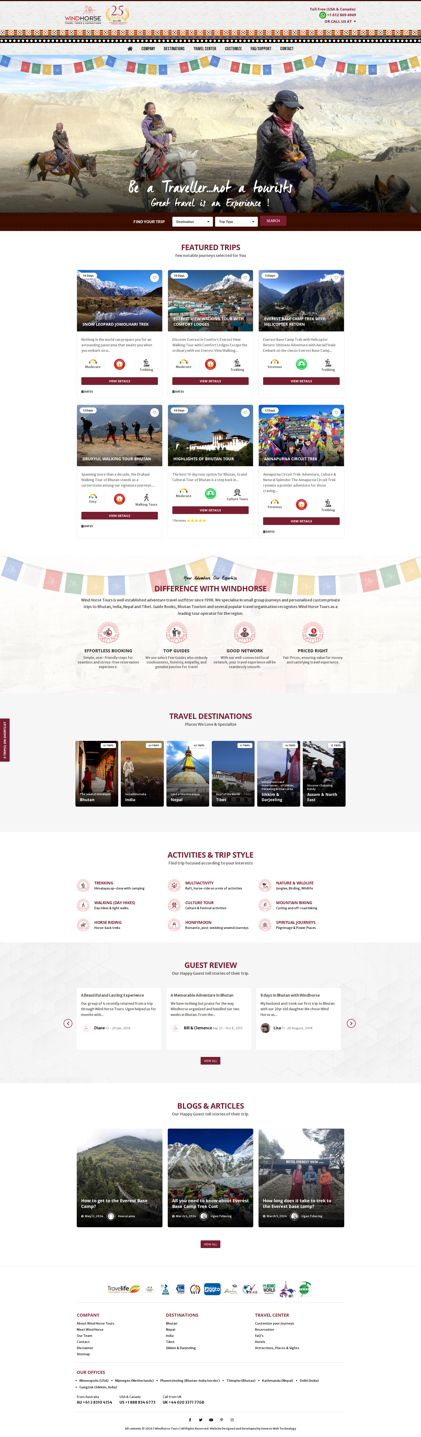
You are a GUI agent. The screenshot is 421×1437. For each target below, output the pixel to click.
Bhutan (171, 1323)
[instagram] (232, 1420)
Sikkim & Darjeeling (181, 1348)
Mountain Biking (294, 902)
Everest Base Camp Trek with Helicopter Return (295, 321)
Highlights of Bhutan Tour (203, 458)
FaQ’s (259, 1336)
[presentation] (68, 1023)
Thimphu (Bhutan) (240, 1380)
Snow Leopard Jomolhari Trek (115, 324)
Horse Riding (107, 922)
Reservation (264, 1330)
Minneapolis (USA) (94, 1380)
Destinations (174, 49)
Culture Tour (199, 902)
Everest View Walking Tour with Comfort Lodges (208, 321)
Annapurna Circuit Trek (290, 458)
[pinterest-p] (221, 1420)
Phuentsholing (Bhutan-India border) (190, 1380)
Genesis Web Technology (278, 1428)
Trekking (103, 883)
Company (148, 49)
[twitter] (200, 1420)
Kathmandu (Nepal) (277, 1380)
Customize (233, 49)
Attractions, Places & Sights (277, 1348)
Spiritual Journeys (295, 922)
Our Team (84, 1336)
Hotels (260, 1342)
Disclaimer (85, 1348)
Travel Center (204, 49)
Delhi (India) (309, 1380)
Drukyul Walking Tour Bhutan (116, 458)
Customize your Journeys (274, 1323)
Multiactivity (199, 883)
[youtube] (211, 1420)
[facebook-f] (190, 1420)
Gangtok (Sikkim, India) (98, 1387)
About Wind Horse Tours (95, 1323)
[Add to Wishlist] (154, 277)
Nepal (170, 1330)
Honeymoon (198, 922)
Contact (287, 49)
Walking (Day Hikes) (114, 902)
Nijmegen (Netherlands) (134, 1380)
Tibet (170, 1342)
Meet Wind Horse (90, 1330)
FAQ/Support (261, 49)
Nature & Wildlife (295, 883)
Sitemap (83, 1354)
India (170, 1336)
